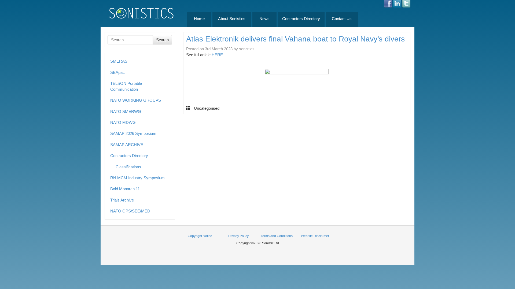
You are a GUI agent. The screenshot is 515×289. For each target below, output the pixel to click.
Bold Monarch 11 (125, 189)
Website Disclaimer (315, 236)
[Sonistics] (141, 13)
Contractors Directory (301, 18)
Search (162, 39)
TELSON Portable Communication (126, 86)
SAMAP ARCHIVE (126, 144)
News (264, 18)
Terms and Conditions (277, 236)
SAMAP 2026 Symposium (133, 133)
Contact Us (342, 18)
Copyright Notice (200, 236)
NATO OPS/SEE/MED (130, 211)
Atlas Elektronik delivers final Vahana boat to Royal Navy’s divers (295, 39)
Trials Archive (122, 200)
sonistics (247, 49)
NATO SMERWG (125, 111)
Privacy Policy (238, 236)
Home (199, 18)
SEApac (117, 72)
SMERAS (118, 61)
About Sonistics (231, 18)
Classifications (128, 167)
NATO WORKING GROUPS (135, 100)
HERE (217, 54)
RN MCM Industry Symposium (137, 178)
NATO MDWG (123, 122)
